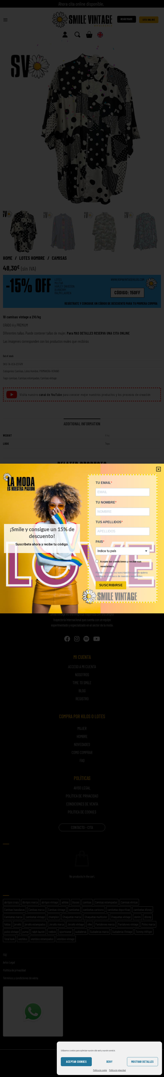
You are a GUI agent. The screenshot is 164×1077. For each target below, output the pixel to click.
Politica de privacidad (117, 1070)
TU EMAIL (103, 482)
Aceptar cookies (76, 1061)
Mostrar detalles (142, 1061)
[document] (82, 538)
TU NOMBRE (105, 502)
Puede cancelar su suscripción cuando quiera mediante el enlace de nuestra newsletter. (122, 574)
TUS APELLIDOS (108, 522)
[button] (158, 469)
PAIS (99, 541)
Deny (109, 1061)
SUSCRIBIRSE (111, 585)
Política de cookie (100, 1070)
